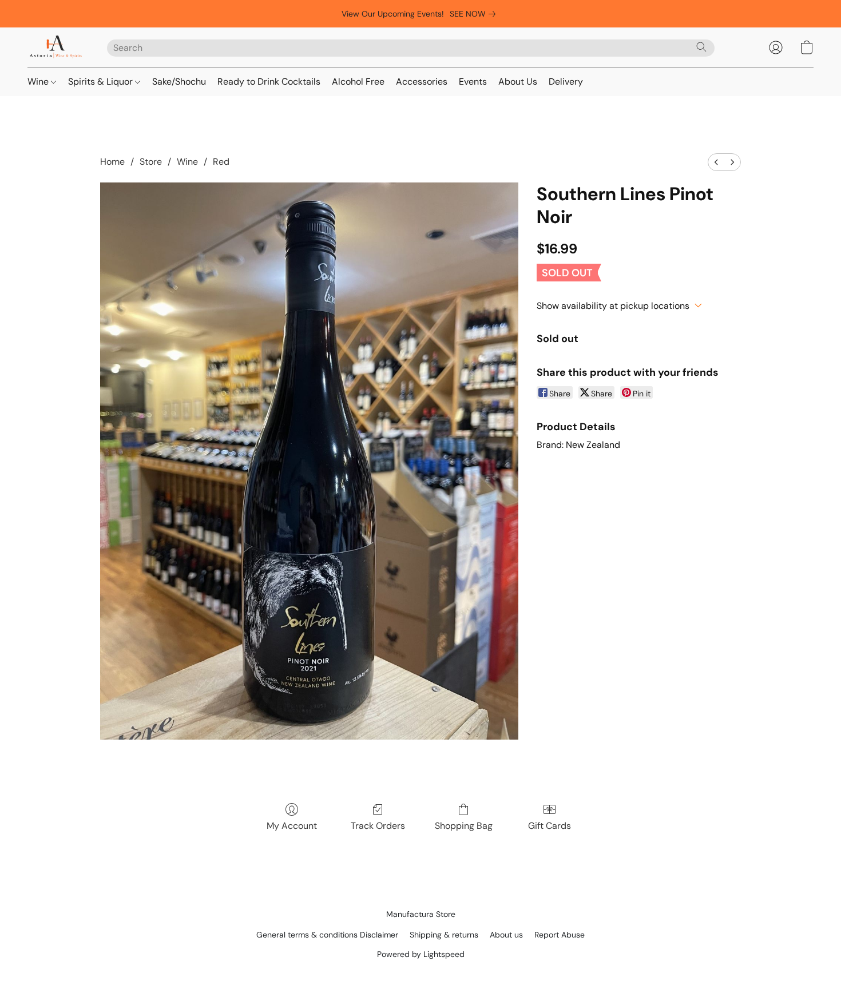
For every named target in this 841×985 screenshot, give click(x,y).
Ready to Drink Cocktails (268, 82)
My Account (292, 826)
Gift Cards (549, 826)
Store (151, 162)
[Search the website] (701, 47)
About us (506, 935)
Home (112, 162)
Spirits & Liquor (101, 82)
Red (221, 162)
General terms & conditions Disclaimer (327, 935)
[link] (475, 14)
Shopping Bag (464, 826)
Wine (39, 82)
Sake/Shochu (179, 82)
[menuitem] (716, 162)
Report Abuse (559, 935)
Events (473, 82)
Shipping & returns (444, 935)
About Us (517, 82)
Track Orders (378, 826)
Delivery (566, 82)
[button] (55, 47)
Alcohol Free (358, 82)
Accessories (421, 82)
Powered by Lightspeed (421, 954)
